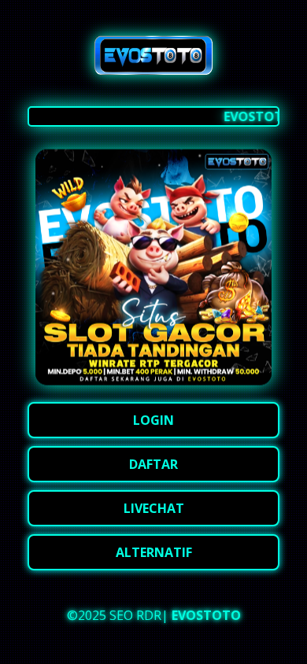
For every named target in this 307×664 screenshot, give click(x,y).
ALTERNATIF (154, 552)
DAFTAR (153, 464)
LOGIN (153, 420)
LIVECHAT (154, 508)
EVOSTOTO (206, 615)
